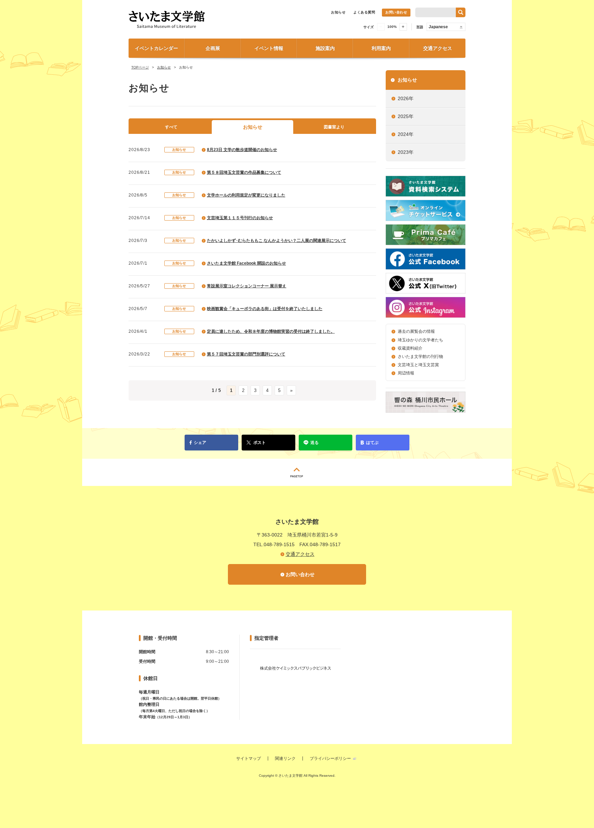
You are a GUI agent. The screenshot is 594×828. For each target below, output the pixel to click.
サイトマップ (248, 758)
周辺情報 (406, 373)
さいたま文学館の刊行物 (420, 356)
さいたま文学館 (204, 19)
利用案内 (381, 48)
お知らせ (338, 12)
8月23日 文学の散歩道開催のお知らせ (242, 149)
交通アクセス (437, 48)
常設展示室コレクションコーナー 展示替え (246, 286)
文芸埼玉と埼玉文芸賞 (418, 364)
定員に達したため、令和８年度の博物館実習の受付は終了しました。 (271, 331)
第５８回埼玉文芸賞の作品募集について (244, 172)
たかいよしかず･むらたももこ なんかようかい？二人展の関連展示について (276, 240)
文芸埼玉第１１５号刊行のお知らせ (240, 217)
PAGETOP (297, 472)
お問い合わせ (396, 12)
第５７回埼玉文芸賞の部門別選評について (246, 354)
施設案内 (325, 48)
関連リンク (285, 758)
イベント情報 (268, 48)
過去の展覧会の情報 (416, 331)
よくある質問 (364, 12)
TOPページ (140, 67)
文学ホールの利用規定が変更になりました (246, 195)
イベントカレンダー (156, 48)
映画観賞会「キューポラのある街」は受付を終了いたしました (264, 308)
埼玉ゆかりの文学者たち (420, 340)
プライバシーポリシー (330, 758)
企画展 (213, 48)
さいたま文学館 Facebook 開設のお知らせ (246, 263)
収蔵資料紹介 (410, 348)
